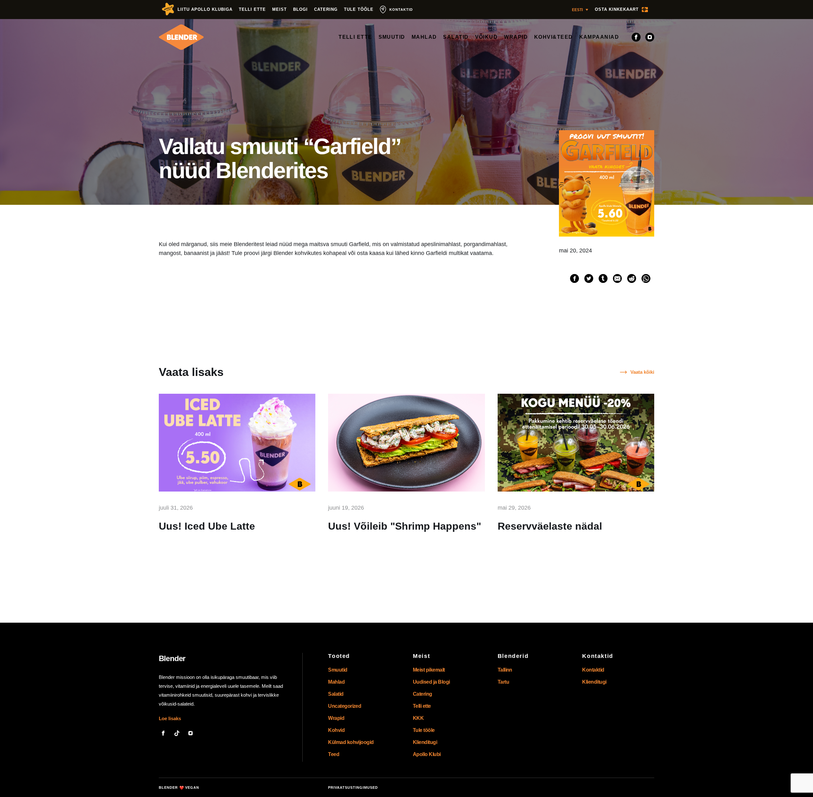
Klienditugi (425, 742)
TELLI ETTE (355, 37)
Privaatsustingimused (353, 787)
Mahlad (336, 682)
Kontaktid (593, 670)
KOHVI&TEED (553, 37)
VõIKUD (486, 37)
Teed (333, 754)
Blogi (300, 9)
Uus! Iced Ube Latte (207, 526)
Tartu (503, 682)
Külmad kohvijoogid (350, 742)
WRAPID (516, 37)
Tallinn (505, 670)
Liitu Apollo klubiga (205, 9)
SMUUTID (392, 37)
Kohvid (336, 730)
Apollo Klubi (427, 754)
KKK (418, 718)
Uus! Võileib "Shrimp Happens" (404, 526)
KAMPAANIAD (599, 37)
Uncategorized (344, 706)
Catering (326, 9)
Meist (279, 9)
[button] (580, 10)
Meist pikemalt (429, 670)
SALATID (455, 37)
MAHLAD (424, 37)
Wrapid (336, 718)
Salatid (335, 694)
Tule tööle (358, 9)
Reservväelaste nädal (550, 526)
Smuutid (337, 670)
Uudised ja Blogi (431, 682)
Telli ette (252, 9)
